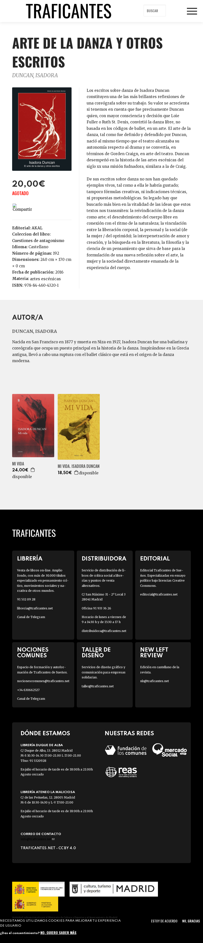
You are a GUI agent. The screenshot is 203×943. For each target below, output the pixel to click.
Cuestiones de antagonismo (38, 240)
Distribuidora (104, 559)
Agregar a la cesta (33, 469)
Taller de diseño (96, 653)
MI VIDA (18, 463)
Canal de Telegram (31, 617)
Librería (29, 559)
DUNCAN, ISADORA (35, 75)
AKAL (37, 228)
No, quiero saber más (58, 932)
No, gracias (191, 920)
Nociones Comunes (33, 653)
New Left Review (154, 653)
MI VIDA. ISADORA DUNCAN (79, 466)
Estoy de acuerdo (164, 920)
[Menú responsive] (192, 11)
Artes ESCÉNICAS (45, 278)
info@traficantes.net (37, 839)
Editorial (155, 559)
